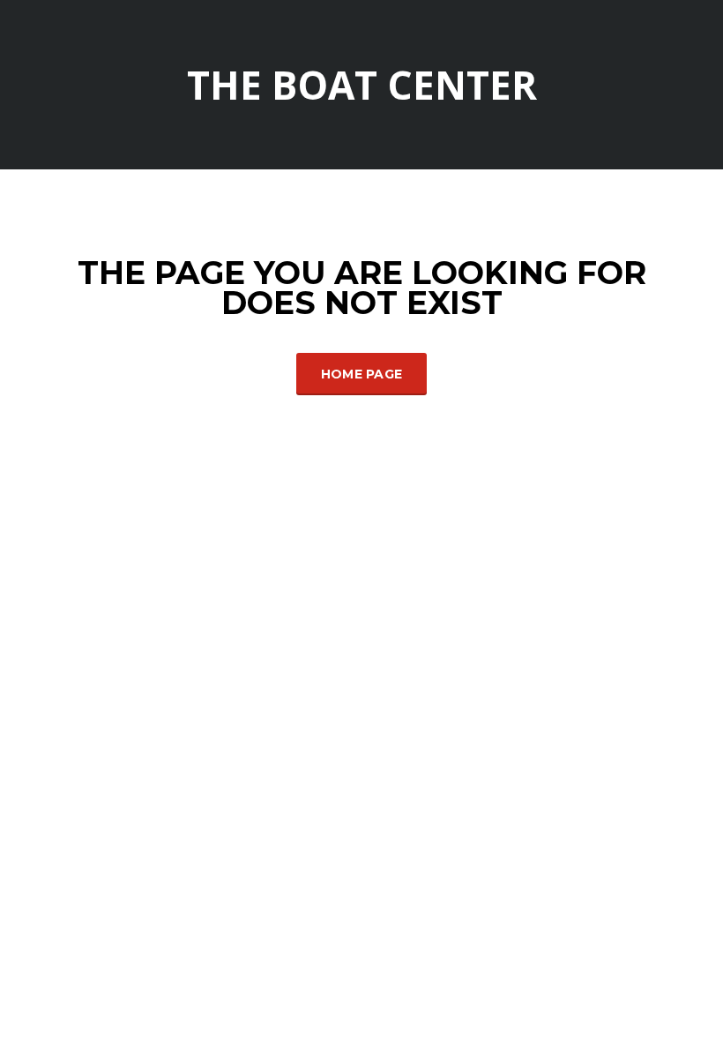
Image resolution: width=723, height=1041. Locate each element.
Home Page (362, 374)
